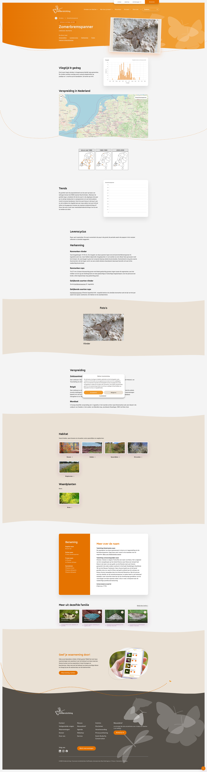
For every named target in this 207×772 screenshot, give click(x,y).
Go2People (89, 761)
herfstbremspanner (80, 284)
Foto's (93, 38)
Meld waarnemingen (86, 748)
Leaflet (138, 94)
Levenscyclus (74, 38)
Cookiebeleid (102, 396)
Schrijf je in (120, 732)
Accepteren (93, 392)
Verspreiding (63, 38)
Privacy (113, 761)
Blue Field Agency (105, 761)
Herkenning (84, 38)
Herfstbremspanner (76, 292)
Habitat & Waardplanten (66, 40)
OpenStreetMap (142, 94)
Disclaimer (119, 761)
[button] (61, 96)
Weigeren (113, 392)
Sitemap (125, 761)
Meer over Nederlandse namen (112, 554)
